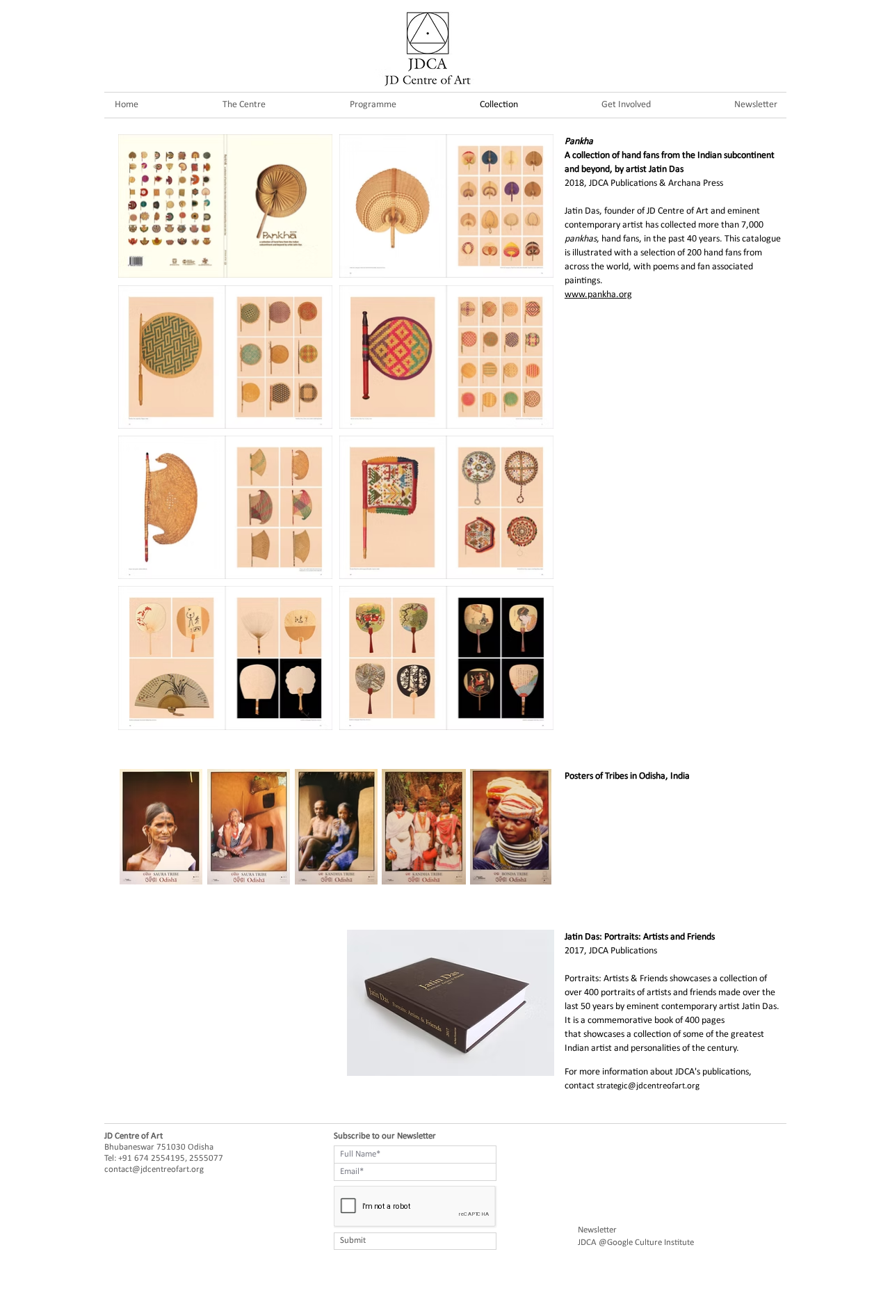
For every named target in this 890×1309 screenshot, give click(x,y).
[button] (372, 104)
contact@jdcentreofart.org (154, 1169)
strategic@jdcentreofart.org (648, 1085)
